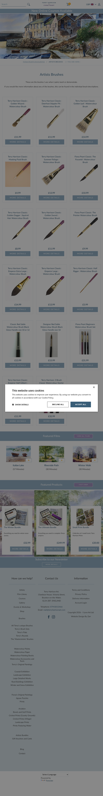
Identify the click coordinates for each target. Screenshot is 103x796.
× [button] (94, 387)
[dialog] (51, 398)
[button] (20, 404)
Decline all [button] (58, 404)
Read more (59, 397)
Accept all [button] (80, 404)
